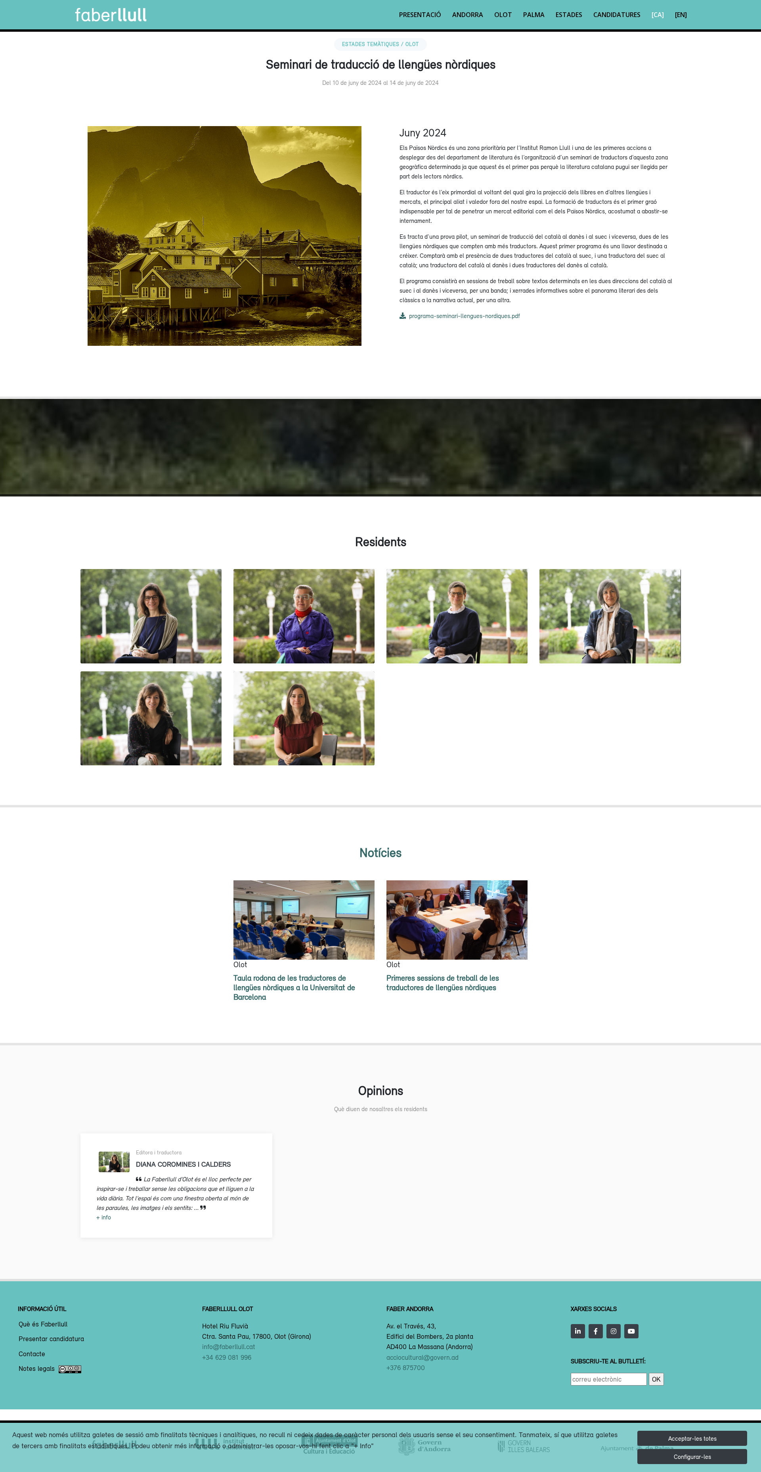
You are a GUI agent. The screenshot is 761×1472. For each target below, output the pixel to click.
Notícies (380, 852)
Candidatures (617, 14)
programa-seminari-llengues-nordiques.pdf (464, 315)
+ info (103, 1217)
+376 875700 (405, 1368)
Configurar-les (692, 1456)
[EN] (681, 14)
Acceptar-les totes (692, 1438)
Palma (534, 14)
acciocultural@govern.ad (422, 1357)
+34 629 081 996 (226, 1357)
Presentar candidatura (51, 1339)
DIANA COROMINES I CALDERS (150, 748)
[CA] (658, 14)
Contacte (32, 1354)
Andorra (467, 14)
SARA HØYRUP (304, 646)
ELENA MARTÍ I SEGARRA (610, 646)
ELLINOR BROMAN (457, 646)
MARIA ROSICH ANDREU (304, 748)
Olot (503, 14)
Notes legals (37, 1368)
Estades (569, 14)
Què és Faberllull (43, 1324)
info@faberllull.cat (228, 1347)
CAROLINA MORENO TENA (151, 646)
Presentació (420, 14)
